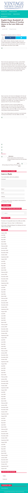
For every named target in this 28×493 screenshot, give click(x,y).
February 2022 (4, 350)
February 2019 (4, 429)
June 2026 (3, 237)
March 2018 (3, 453)
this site (19, 35)
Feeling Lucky (4, 11)
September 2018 (4, 440)
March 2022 (3, 348)
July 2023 (3, 313)
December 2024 (4, 276)
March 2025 (3, 270)
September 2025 (4, 257)
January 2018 (4, 457)
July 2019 (3, 418)
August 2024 (4, 285)
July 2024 (3, 287)
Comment (3, 179)
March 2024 (3, 296)
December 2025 (4, 250)
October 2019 (4, 411)
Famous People (16, 14)
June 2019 (3, 420)
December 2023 (4, 302)
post (4, 35)
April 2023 (3, 320)
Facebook (5, 479)
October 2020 (4, 385)
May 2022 (3, 344)
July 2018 (3, 444)
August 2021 (4, 363)
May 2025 (3, 265)
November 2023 (4, 305)
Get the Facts (4, 16)
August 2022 (4, 337)
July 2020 (3, 392)
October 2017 (4, 464)
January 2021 (4, 379)
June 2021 (3, 368)
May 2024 (3, 291)
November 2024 (4, 278)
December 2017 (4, 459)
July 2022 (3, 339)
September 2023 (4, 309)
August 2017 (4, 468)
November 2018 (4, 435)
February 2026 (4, 246)
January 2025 (4, 274)
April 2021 (3, 372)
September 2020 (4, 387)
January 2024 (4, 300)
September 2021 (4, 361)
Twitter (4, 475)
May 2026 (3, 239)
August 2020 (4, 390)
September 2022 (4, 335)
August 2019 (4, 416)
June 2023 (3, 315)
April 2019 (3, 424)
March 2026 (3, 244)
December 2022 (4, 329)
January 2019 (4, 431)
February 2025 (4, 272)
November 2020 (4, 383)
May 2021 (3, 370)
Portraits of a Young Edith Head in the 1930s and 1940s (13, 220)
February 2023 (4, 324)
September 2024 (4, 283)
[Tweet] (21, 37)
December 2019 (4, 407)
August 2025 (4, 259)
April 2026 (3, 241)
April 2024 (3, 294)
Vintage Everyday (12, 29)
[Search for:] (14, 213)
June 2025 (3, 263)
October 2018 (4, 438)
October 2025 (4, 254)
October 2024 (4, 281)
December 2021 (4, 355)
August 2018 (4, 442)
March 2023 (3, 322)
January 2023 (4, 326)
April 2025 (3, 267)
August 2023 (4, 311)
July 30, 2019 (4, 29)
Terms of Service (4, 488)
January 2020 (4, 405)
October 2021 (4, 359)
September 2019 (4, 414)
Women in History (13, 11)
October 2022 (4, 333)
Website (3, 196)
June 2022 (3, 342)
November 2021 (4, 357)
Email (2, 192)
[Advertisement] (14, 83)
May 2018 (3, 448)
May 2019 (3, 422)
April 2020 (3, 398)
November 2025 (4, 252)
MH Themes (22, 491)
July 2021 (3, 366)
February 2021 (4, 376)
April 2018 (3, 451)
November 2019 (4, 409)
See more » (3, 153)
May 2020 (3, 396)
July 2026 (3, 235)
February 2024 (4, 298)
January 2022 (4, 353)
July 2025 (3, 261)
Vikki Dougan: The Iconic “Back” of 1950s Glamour (12, 223)
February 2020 (4, 403)
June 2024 (3, 289)
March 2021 (3, 374)
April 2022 (3, 346)
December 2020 (4, 381)
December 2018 (4, 433)
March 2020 (3, 401)
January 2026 (4, 248)
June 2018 (3, 446)
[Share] (10, 37)
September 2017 (4, 466)
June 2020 (3, 394)
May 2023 (3, 318)
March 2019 (3, 427)
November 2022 (4, 331)
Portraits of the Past (6, 14)
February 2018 (4, 455)
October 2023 (4, 307)
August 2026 (4, 233)
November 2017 (4, 462)
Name (2, 189)
